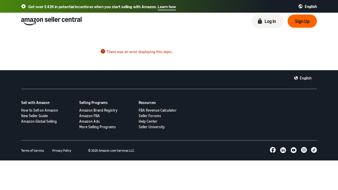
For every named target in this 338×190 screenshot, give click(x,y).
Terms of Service (32, 151)
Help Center (148, 121)
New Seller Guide (34, 115)
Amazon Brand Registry (98, 110)
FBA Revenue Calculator (158, 110)
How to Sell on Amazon (39, 110)
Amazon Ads (89, 121)
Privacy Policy (61, 151)
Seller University (152, 127)
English (306, 77)
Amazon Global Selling (39, 121)
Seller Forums (150, 115)
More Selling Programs (97, 127)
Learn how (167, 6)
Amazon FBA (89, 115)
